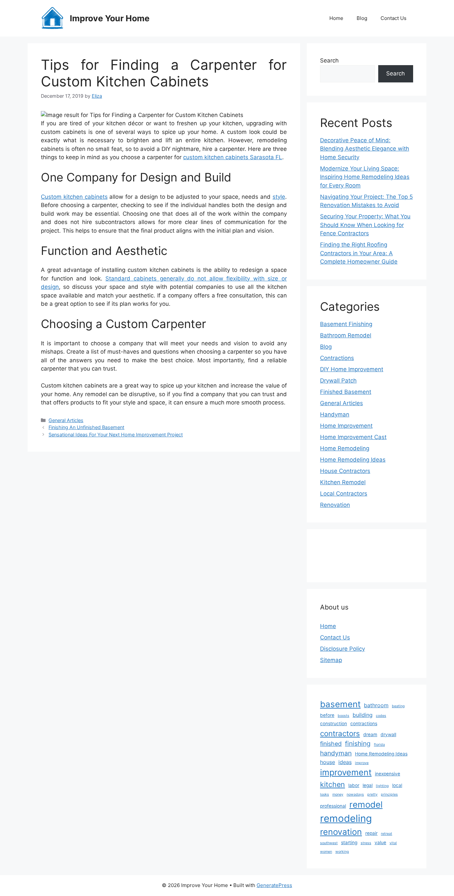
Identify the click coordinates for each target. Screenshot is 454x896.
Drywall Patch (338, 380)
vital (393, 843)
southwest (329, 843)
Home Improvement (346, 425)
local (397, 785)
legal (368, 785)
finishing (358, 743)
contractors (340, 733)
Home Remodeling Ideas (353, 459)
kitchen (332, 784)
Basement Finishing (346, 324)
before (327, 715)
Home (336, 18)
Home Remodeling (344, 448)
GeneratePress (274, 885)
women (326, 851)
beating (398, 706)
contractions (363, 723)
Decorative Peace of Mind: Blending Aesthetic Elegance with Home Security (364, 149)
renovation (341, 832)
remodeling (346, 818)
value (380, 842)
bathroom (376, 705)
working (342, 851)
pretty (372, 794)
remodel (366, 804)
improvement (346, 772)
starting (349, 842)
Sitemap (331, 660)
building (363, 715)
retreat (386, 834)
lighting (382, 786)
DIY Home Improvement (351, 369)
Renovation (335, 505)
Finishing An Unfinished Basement (86, 427)
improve (362, 763)
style (279, 196)
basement (340, 704)
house (327, 762)
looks (324, 794)
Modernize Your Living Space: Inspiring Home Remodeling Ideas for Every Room (364, 177)
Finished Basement (345, 392)
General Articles (66, 420)
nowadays (355, 794)
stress (366, 843)
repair (371, 833)
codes (381, 716)
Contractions (337, 358)
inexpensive (387, 773)
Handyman (334, 414)
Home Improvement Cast (353, 437)
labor (353, 785)
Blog (362, 18)
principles (389, 794)
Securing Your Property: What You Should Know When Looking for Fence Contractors (365, 225)
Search (329, 60)
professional (333, 806)
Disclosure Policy (342, 648)
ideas (345, 762)
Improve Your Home (110, 18)
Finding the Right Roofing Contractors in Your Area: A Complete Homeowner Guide (358, 253)
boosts (343, 716)
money (337, 794)
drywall (388, 734)
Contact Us (393, 18)
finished (331, 743)
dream (370, 734)
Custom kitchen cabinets (74, 196)
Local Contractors (343, 493)
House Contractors (345, 471)
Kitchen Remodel (343, 482)
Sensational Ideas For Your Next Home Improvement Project (116, 434)
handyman (336, 753)
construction (333, 723)
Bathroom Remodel (345, 335)
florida (379, 744)
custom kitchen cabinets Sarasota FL (232, 157)
